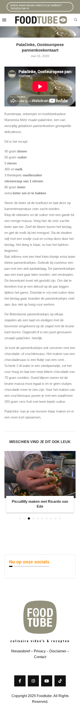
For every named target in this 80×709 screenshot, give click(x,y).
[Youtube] (46, 680)
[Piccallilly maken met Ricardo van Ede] (40, 474)
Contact (40, 657)
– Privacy (38, 651)
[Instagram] (33, 680)
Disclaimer (57, 651)
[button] (8, 485)
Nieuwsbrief (20, 651)
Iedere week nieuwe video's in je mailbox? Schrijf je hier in (36, 7)
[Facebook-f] (19, 680)
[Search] (75, 20)
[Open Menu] (4, 20)
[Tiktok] (60, 680)
